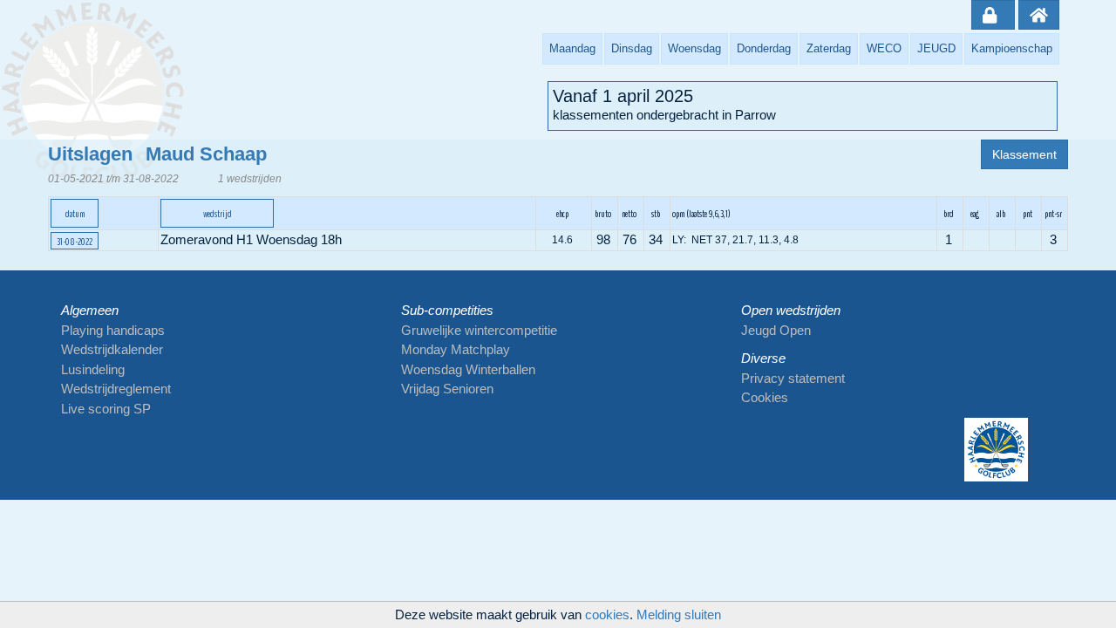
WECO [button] (884, 48)
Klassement (1024, 154)
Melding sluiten (678, 614)
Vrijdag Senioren (447, 388)
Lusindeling (93, 369)
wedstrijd (217, 214)
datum (75, 214)
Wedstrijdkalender (112, 349)
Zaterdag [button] (828, 48)
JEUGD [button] (936, 48)
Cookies (764, 397)
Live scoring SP (106, 408)
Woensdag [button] (694, 48)
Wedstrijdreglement (116, 388)
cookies (607, 614)
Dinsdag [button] (631, 48)
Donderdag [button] (764, 48)
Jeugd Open (776, 330)
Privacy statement (793, 378)
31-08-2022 (74, 242)
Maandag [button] (572, 48)
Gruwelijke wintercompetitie (479, 330)
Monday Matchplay (455, 349)
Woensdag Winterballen (468, 369)
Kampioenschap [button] (1011, 48)
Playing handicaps (113, 330)
